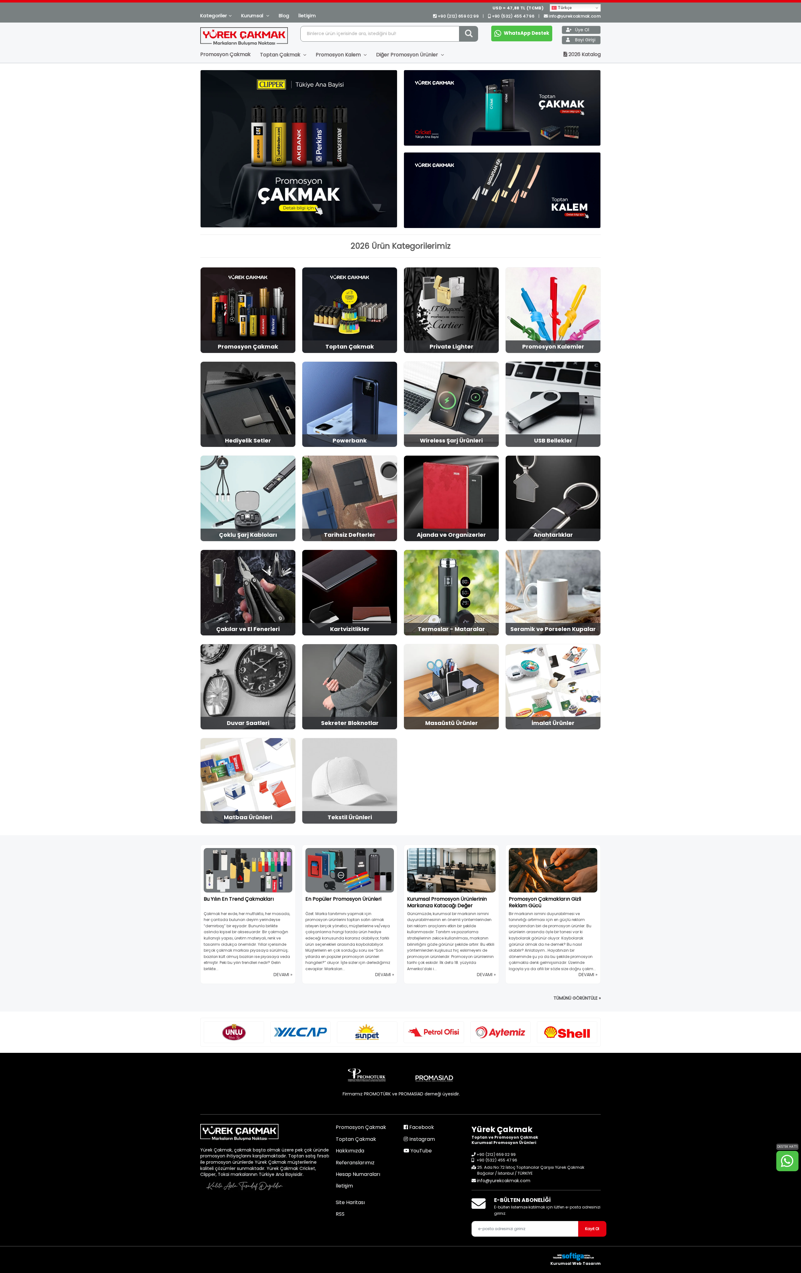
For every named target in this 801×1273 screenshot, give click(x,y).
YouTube (420, 1150)
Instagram (421, 1139)
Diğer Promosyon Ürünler (407, 54)
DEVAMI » (282, 974)
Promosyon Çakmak (225, 54)
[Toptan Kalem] (502, 190)
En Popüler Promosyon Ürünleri (343, 899)
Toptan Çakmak (281, 54)
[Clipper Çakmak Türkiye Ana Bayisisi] (298, 149)
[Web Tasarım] (575, 1256)
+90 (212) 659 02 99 (458, 16)
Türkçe (564, 7)
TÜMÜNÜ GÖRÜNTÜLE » (577, 998)
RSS (340, 1214)
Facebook (421, 1127)
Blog (284, 15)
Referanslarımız (355, 1162)
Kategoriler (213, 15)
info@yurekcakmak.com (575, 16)
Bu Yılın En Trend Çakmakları (239, 899)
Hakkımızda (350, 1150)
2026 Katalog (584, 54)
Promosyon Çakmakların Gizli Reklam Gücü (545, 902)
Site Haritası (350, 1202)
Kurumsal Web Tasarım (575, 1263)
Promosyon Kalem (339, 54)
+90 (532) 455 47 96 (513, 16)
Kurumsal (253, 15)
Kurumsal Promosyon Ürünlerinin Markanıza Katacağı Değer (447, 902)
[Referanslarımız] (234, 1032)
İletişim (307, 15)
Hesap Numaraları (358, 1174)
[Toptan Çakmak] (502, 108)
